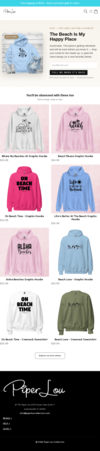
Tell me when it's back (68, 72)
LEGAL (7, 429)
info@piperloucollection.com (35, 413)
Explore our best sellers (50, 356)
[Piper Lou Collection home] (34, 388)
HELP (6, 423)
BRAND (7, 418)
